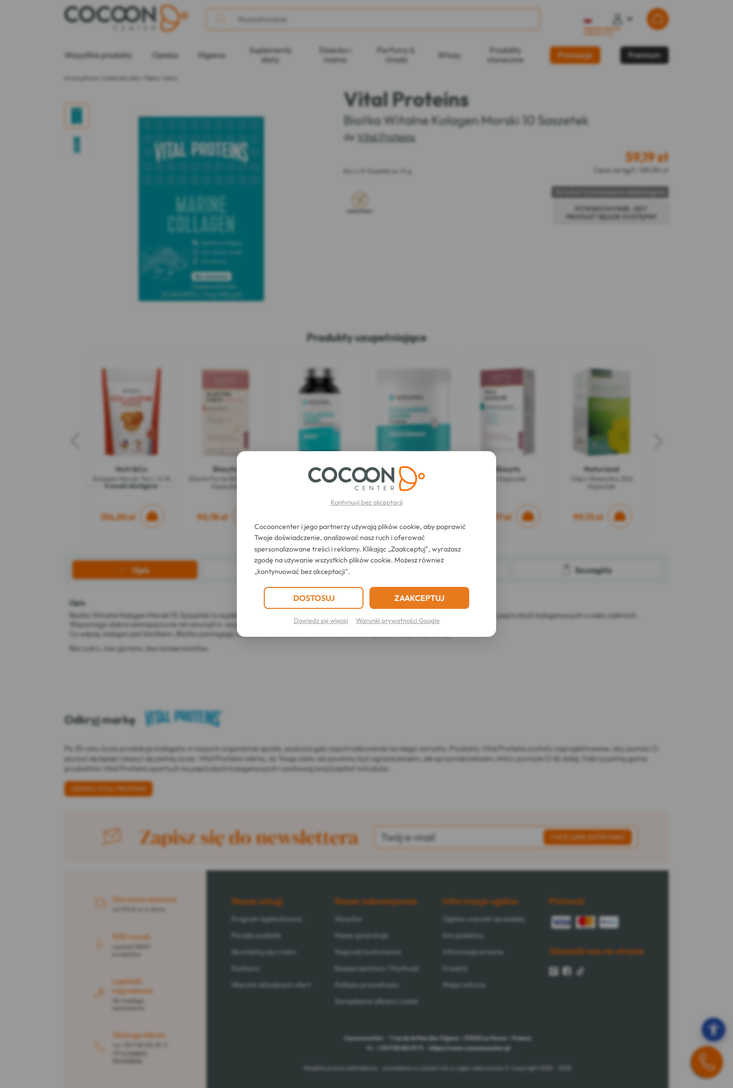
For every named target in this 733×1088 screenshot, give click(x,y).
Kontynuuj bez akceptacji (367, 502)
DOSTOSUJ (314, 598)
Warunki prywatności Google (398, 620)
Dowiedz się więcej (321, 620)
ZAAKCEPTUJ (419, 598)
